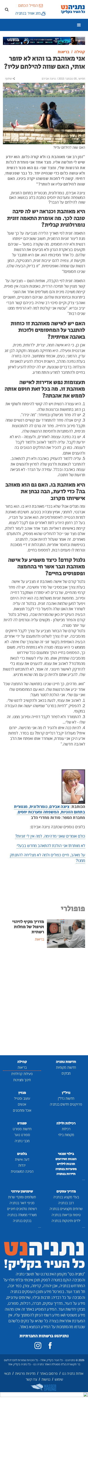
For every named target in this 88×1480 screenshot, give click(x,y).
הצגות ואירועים (66, 1159)
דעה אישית (22, 1159)
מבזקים (66, 1073)
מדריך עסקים (66, 1191)
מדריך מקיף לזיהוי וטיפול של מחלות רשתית (28, 927)
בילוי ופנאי (66, 1153)
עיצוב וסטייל (22, 1098)
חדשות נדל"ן (66, 1098)
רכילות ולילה (66, 1123)
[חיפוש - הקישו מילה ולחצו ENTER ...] (6, 9)
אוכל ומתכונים (22, 1110)
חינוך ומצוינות (22, 1079)
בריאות (22, 1067)
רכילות (66, 1129)
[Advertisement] (44, 1002)
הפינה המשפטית (22, 1171)
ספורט (22, 1123)
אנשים (22, 1104)
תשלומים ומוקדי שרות (22, 1197)
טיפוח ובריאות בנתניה (66, 1214)
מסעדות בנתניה (66, 1169)
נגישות (46, 1379)
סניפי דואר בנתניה (22, 1203)
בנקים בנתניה (22, 1220)
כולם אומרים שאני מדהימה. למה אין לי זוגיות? (50, 836)
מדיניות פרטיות (25, 1373)
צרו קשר (31, 1379)
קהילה (22, 1061)
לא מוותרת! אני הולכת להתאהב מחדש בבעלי (51, 845)
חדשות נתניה (66, 1061)
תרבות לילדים (66, 1163)
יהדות (22, 1165)
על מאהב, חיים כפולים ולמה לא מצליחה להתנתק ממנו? (47, 857)
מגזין (22, 1092)
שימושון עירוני (22, 1191)
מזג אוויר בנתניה (28, 13)
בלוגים (22, 1153)
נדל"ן (66, 1092)
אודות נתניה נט (72, 1373)
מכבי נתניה (22, 1140)
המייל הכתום (28, 5)
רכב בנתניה (66, 1203)
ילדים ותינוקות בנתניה (66, 1220)
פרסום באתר (49, 1373)
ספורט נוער (22, 1134)
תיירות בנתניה (66, 1173)
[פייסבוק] (50, 1345)
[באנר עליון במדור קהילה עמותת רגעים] (44, 40)
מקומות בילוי (66, 1134)
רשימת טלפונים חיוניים (22, 1208)
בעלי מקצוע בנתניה (66, 1197)
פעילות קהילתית (22, 1073)
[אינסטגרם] (38, 1345)
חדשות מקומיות (66, 1067)
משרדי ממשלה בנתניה (22, 1214)
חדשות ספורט (22, 1129)
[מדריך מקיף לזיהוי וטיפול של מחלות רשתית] (66, 933)
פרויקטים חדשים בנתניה (66, 1104)
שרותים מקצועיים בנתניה (66, 1208)
